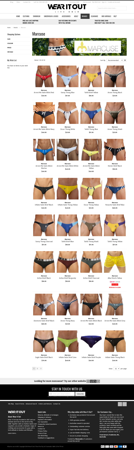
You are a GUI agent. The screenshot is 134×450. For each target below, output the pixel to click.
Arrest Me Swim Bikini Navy (44, 129)
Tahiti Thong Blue (91, 129)
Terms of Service (80, 396)
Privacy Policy (72, 396)
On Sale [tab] (10, 52)
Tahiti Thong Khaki (91, 242)
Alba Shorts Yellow (115, 278)
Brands (16, 27)
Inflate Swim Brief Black (44, 205)
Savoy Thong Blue (67, 93)
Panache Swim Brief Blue (114, 205)
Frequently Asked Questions (47, 424)
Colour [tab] (10, 43)
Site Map (11, 404)
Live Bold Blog (43, 436)
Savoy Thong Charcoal (44, 242)
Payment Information (45, 419)
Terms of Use (42, 433)
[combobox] (112, 8)
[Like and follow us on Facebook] (120, 404)
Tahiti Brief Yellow (91, 93)
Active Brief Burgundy (67, 278)
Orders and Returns (45, 404)
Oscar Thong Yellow (91, 205)
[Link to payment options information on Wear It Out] (114, 446)
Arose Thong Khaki (115, 129)
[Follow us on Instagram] (124, 404)
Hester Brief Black (115, 166)
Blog (11, 2)
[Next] (41, 368)
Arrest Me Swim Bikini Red (44, 93)
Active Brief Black (44, 278)
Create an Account (114, 2)
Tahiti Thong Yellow (115, 242)
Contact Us (26, 2)
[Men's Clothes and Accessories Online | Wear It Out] (67, 8)
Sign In (104, 2)
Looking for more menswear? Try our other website (60, 381)
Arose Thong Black (115, 93)
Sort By (102, 60)
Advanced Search (31, 404)
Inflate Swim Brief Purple (91, 357)
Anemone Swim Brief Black (44, 321)
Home (9, 27)
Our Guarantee (43, 422)
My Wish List (96, 2)
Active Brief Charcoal (91, 278)
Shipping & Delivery (44, 417)
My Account (87, 2)
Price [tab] (9, 48)
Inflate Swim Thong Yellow (68, 205)
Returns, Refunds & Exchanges (48, 415)
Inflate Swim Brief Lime (67, 357)
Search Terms (19, 404)
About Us (41, 426)
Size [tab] (8, 39)
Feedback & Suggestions (46, 438)
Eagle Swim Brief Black (44, 357)
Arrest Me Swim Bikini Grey (115, 321)
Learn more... (12, 433)
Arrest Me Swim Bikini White (67, 166)
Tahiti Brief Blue (67, 242)
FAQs (18, 2)
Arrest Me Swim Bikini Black (91, 321)
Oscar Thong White (67, 129)
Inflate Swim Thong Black (115, 357)
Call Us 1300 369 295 (40, 2)
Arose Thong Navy (68, 321)
